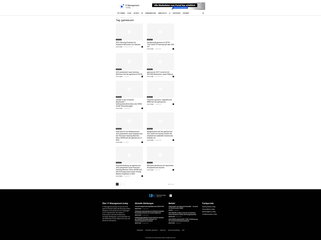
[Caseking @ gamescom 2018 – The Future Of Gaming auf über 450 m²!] (160, 31)
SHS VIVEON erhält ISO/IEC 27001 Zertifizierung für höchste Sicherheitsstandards (183, 220)
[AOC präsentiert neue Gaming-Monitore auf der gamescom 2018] (129, 61)
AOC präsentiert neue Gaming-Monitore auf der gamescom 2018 (129, 73)
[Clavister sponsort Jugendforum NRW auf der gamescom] (160, 89)
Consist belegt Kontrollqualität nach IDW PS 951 (149, 206)
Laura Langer (119, 46)
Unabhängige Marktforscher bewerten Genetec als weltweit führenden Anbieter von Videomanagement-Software (149, 219)
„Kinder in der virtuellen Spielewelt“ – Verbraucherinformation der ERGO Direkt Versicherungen (129, 103)
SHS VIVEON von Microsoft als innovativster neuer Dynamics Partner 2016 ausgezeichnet (182, 213)
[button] (203, 13)
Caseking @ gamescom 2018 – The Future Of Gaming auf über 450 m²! (160, 44)
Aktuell (171, 210)
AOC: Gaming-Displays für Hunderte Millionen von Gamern (128, 43)
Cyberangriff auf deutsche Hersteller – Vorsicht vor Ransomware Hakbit (183, 207)
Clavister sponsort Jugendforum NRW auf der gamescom (159, 101)
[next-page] (124, 184)
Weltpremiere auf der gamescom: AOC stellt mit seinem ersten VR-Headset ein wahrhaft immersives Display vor (160, 135)
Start (117, 17)
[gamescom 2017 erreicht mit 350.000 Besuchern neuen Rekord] (160, 61)
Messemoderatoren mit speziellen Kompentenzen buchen (160, 166)
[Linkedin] (171, 196)
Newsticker (118, 39)
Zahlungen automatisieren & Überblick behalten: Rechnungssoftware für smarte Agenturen (149, 212)
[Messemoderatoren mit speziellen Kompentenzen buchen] (160, 154)
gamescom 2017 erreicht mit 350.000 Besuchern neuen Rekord (160, 73)
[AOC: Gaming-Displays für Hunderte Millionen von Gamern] (129, 31)
